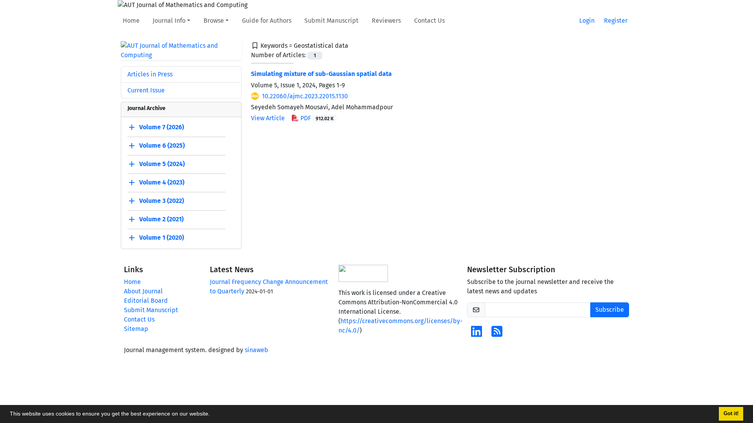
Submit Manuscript (331, 20)
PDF (316, 118)
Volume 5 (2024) (162, 164)
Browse (214, 20)
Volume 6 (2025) (162, 145)
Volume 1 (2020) (161, 237)
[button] (212, 415)
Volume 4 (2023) (161, 182)
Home (131, 20)
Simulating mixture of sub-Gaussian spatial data (321, 74)
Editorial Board (146, 300)
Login (587, 20)
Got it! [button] (731, 413)
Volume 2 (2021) (161, 219)
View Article (268, 118)
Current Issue (146, 90)
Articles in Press (150, 74)
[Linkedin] (476, 334)
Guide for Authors (266, 20)
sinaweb (256, 350)
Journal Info (169, 20)
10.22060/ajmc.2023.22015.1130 (305, 96)
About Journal (143, 291)
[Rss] (496, 334)
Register (616, 20)
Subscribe (609, 309)
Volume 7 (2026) (161, 127)
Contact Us (429, 20)
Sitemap (136, 329)
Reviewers (386, 20)
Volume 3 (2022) (161, 200)
